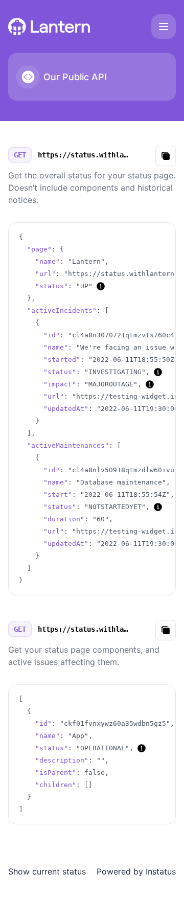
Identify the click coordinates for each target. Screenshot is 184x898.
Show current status (47, 871)
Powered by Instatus (136, 871)
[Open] (163, 26)
